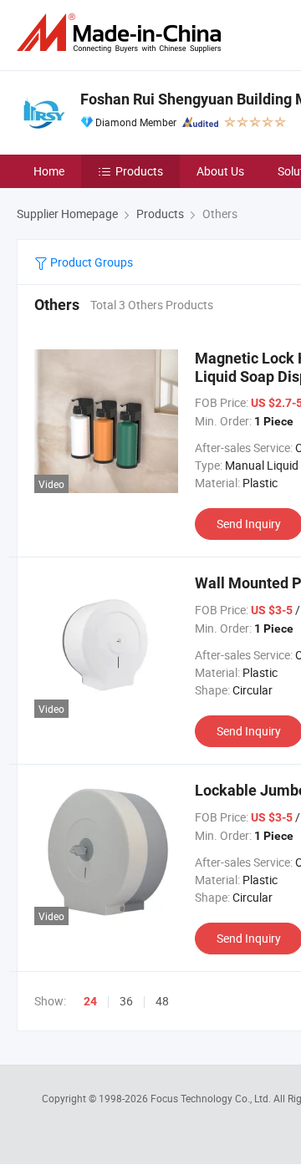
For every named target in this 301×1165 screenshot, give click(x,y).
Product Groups (90, 262)
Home (48, 171)
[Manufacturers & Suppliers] (122, 33)
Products (139, 171)
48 (162, 1001)
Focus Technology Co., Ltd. (211, 1098)
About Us (220, 171)
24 (90, 1001)
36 (126, 1001)
